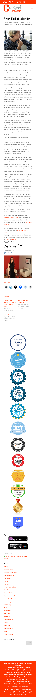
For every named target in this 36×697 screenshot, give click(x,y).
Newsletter (28, 24)
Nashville (18, 679)
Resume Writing (8, 628)
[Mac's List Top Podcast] (18, 419)
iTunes (7, 239)
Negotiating (7, 610)
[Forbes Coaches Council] (18, 350)
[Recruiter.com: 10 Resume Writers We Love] (18, 452)
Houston (20, 674)
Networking (7, 613)
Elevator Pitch (8, 593)
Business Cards (8, 569)
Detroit (6, 674)
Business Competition (10, 572)
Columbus (15, 672)
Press (16, 692)
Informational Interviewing (11, 599)
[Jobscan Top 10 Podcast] (18, 367)
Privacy (27, 692)
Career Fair (7, 578)
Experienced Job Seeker (11, 596)
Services (16, 689)
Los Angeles (18, 677)
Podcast (6, 622)
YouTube (18, 665)
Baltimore (14, 670)
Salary (5, 631)
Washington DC (23, 686)
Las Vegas (9, 677)
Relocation (7, 625)
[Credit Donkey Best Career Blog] (18, 436)
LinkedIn (15, 663)
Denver (27, 672)
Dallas (22, 672)
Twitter (21, 663)
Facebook (7, 663)
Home (6, 689)
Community (7, 584)
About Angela (8, 692)
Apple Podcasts (22, 230)
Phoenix (27, 681)
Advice (6, 566)
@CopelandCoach (9, 253)
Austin (7, 670)
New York (25, 679)
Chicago (8, 672)
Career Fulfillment (19, 24)
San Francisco (23, 683)
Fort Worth (12, 674)
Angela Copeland (10, 22)
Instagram (27, 663)
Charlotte (27, 670)
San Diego (14, 683)
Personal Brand (8, 619)
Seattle (14, 686)
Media (5, 607)
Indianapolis (28, 674)
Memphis (27, 677)
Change (6, 581)
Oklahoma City (9, 681)
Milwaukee (10, 679)
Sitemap (21, 692)
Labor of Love (8, 315)
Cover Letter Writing (10, 587)
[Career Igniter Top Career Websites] (18, 467)
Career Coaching (9, 575)
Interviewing (7, 602)
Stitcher (6, 233)
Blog (11, 689)
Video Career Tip (9, 634)
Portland (7, 683)
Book (22, 689)
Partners (28, 689)
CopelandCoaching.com (11, 217)
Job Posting (7, 604)
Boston (20, 670)
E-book (6, 590)
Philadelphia (20, 681)
